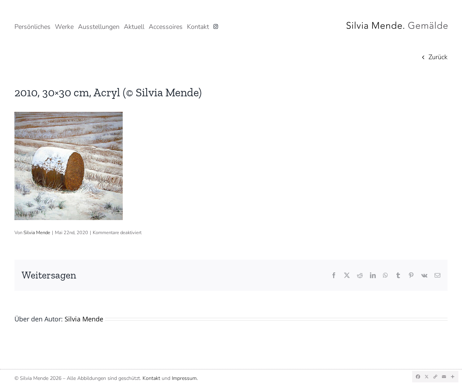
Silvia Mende (36, 232)
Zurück (438, 57)
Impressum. (185, 378)
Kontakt (151, 378)
